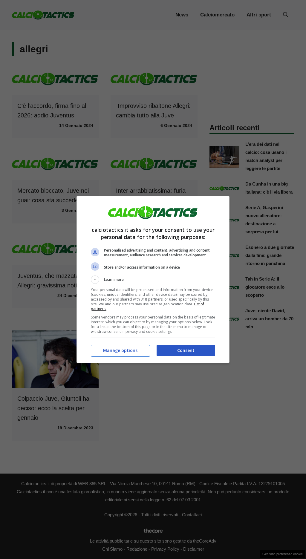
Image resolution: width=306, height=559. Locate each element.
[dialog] (153, 279)
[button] (153, 279)
